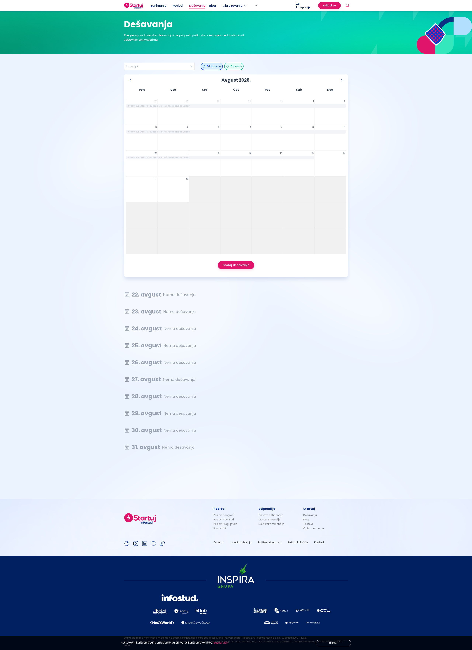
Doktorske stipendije (271, 524)
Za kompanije (303, 5)
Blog (212, 6)
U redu (333, 643)
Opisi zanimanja (313, 528)
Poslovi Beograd (224, 515)
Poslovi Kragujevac (225, 524)
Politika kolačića (298, 542)
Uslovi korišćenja (241, 542)
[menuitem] (161, 5)
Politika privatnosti (269, 542)
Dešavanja (310, 515)
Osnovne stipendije (270, 515)
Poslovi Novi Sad (224, 519)
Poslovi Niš (220, 528)
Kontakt (319, 542)
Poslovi (178, 6)
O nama (219, 542)
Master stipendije (269, 519)
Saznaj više (221, 642)
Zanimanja (158, 6)
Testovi (308, 524)
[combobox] (157, 66)
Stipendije (266, 509)
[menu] (223, 5)
